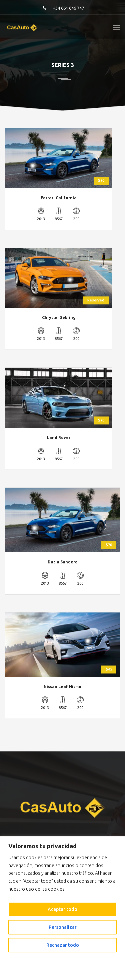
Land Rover (58, 437)
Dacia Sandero (63, 562)
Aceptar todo (62, 909)
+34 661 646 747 (68, 8)
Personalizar (63, 927)
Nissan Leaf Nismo (62, 686)
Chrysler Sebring (59, 317)
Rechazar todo (62, 945)
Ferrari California (59, 198)
